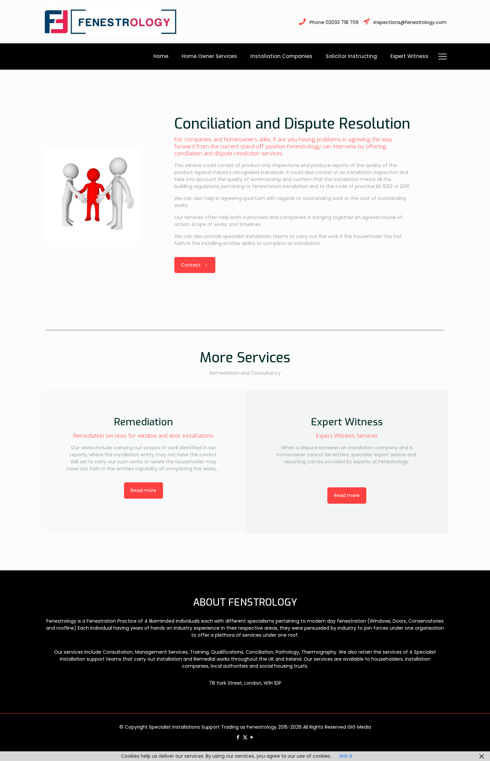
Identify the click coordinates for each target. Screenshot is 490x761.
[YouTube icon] (252, 737)
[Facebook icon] (238, 737)
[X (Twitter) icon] (245, 737)
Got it (345, 756)
